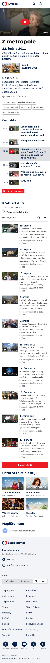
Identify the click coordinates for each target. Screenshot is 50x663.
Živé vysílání (8, 596)
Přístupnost (35, 658)
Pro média (31, 590)
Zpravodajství (9, 102)
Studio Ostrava (33, 607)
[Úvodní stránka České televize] (14, 543)
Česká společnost (11, 112)
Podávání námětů (34, 623)
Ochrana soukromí (19, 658)
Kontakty (30, 634)
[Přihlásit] (40, 4)
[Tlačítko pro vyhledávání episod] (39, 217)
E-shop (5, 623)
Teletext (6, 607)
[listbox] (25, 581)
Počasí (5, 618)
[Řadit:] (45, 217)
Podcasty (6, 612)
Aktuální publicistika (26, 102)
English (5, 658)
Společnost (25, 107)
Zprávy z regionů (10, 107)
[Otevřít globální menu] (47, 4)
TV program (8, 590)
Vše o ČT (6, 634)
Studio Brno (31, 601)
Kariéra (29, 618)
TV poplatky (8, 601)
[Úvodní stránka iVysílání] (10, 4)
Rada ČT (30, 612)
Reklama (30, 596)
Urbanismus (38, 107)
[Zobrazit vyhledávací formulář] (34, 4)
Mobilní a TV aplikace (12, 629)
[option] (10, 581)
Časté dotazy (32, 629)
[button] (25, 22)
